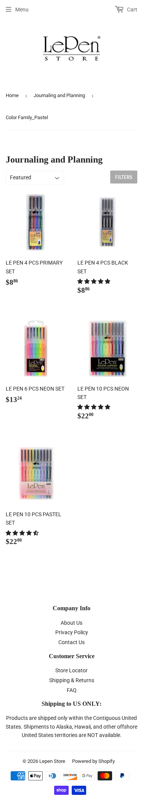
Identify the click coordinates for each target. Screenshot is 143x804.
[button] (94, 281)
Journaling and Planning (59, 95)
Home (12, 95)
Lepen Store (52, 761)
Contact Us (71, 642)
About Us (71, 623)
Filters (123, 177)
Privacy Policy (71, 632)
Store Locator (71, 670)
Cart (131, 9)
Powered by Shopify (93, 761)
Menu (22, 9)
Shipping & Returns (71, 680)
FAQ (72, 690)
